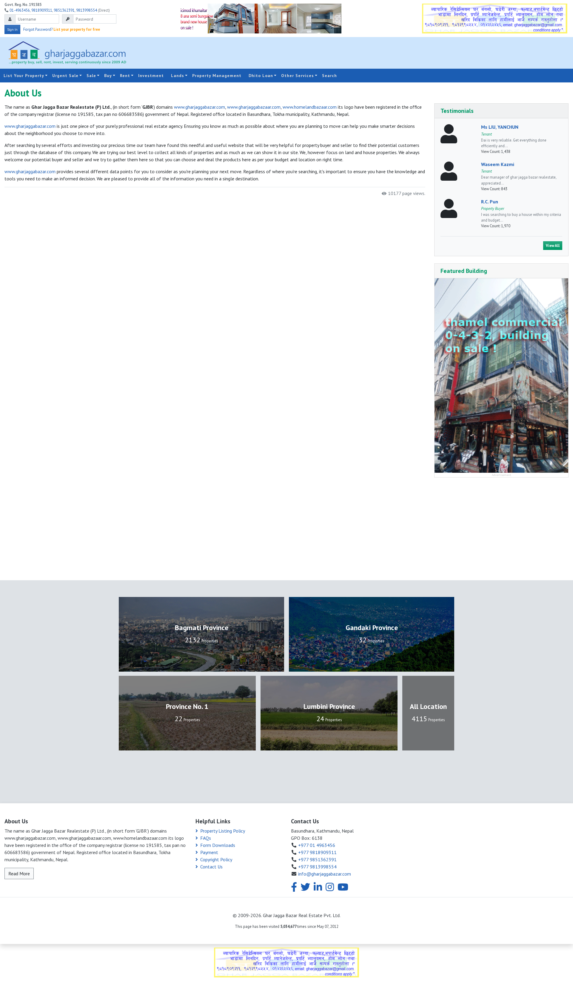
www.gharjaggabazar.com (199, 107)
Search (329, 75)
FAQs (205, 838)
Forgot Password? (38, 29)
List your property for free (76, 29)
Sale (91, 75)
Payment (209, 852)
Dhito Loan (261, 75)
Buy (108, 75)
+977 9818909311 (317, 852)
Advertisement (501, 475)
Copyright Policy (216, 859)
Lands (177, 75)
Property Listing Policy (222, 831)
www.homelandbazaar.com (310, 107)
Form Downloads (217, 845)
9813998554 (86, 10)
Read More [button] (19, 873)
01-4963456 (20, 10)
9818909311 (41, 10)
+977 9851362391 (317, 859)
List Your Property (24, 75)
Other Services (297, 75)
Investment (151, 75)
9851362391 (64, 10)
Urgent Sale (65, 75)
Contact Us (211, 867)
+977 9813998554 (317, 867)
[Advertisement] (388, 52)
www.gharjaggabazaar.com (254, 107)
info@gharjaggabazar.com (324, 874)
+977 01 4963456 (316, 845)
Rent (125, 75)
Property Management (216, 75)
